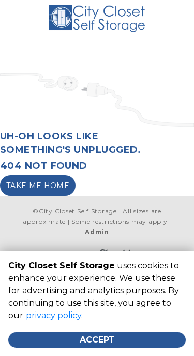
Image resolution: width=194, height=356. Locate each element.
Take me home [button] (37, 185)
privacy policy (53, 315)
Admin (97, 232)
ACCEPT (97, 340)
